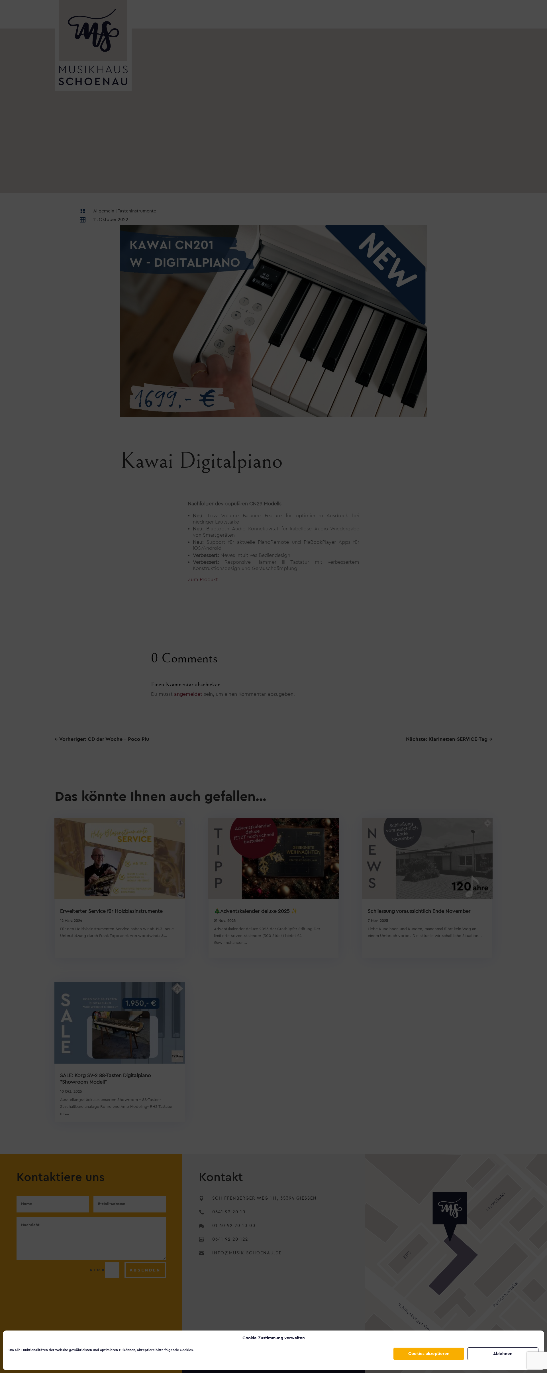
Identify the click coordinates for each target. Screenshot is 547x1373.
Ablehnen (503, 1354)
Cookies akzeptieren (429, 1354)
